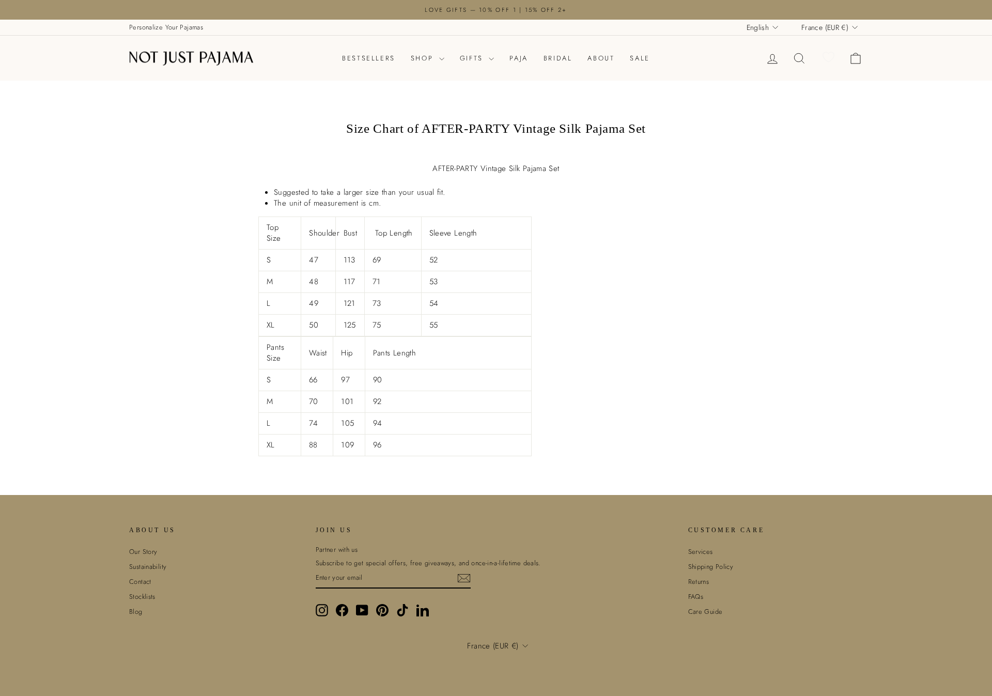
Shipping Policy (711, 566)
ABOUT (600, 58)
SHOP (424, 58)
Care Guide (705, 611)
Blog (136, 611)
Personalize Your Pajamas (166, 27)
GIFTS (473, 58)
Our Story (143, 551)
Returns (698, 581)
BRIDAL (558, 58)
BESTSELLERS (368, 58)
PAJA (518, 58)
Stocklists (142, 596)
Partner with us (337, 549)
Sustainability (147, 566)
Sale (639, 58)
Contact (140, 581)
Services (700, 551)
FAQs (696, 596)
